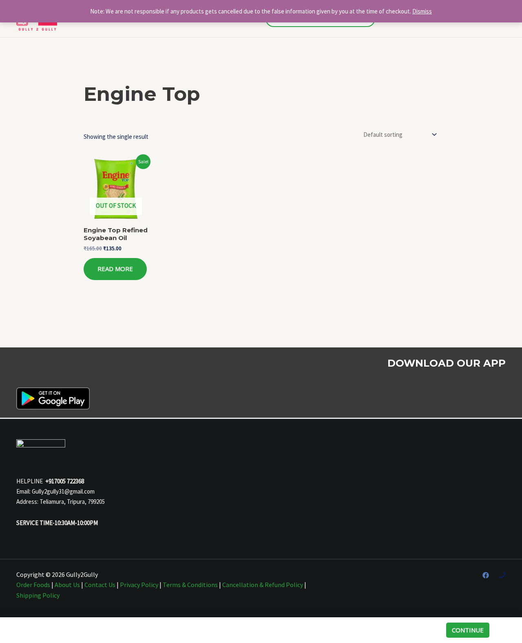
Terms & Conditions (190, 585)
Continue (468, 630)
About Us (67, 585)
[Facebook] (485, 575)
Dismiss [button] (422, 11)
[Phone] (502, 575)
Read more (115, 269)
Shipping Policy (38, 595)
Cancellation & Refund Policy (262, 585)
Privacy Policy (139, 585)
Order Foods (33, 585)
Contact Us (99, 585)
